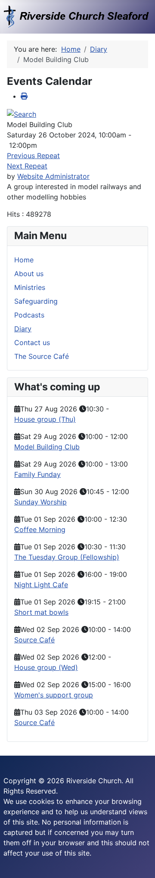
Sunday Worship (40, 502)
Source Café (34, 639)
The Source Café (41, 356)
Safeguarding (36, 301)
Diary (22, 328)
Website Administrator (53, 176)
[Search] (21, 113)
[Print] (24, 96)
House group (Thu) (45, 419)
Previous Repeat (33, 155)
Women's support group (53, 695)
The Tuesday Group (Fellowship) (66, 557)
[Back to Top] (140, 862)
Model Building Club (47, 446)
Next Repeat (27, 166)
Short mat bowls (41, 612)
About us (28, 273)
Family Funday (37, 474)
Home (24, 259)
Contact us (32, 342)
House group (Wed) (46, 667)
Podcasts (29, 315)
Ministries (29, 287)
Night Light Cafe (41, 584)
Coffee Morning (39, 529)
